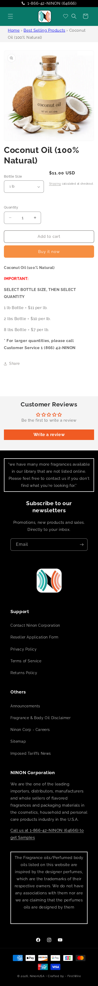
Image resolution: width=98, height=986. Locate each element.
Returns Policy (23, 673)
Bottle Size (13, 176)
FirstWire (74, 976)
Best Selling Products (44, 30)
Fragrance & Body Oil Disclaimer (40, 718)
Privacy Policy (23, 649)
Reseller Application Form (34, 637)
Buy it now (49, 251)
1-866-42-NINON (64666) (51, 3)
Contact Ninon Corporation (35, 625)
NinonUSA (37, 976)
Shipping (55, 183)
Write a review (49, 434)
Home (14, 30)
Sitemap (18, 741)
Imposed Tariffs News (30, 753)
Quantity (11, 207)
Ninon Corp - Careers (30, 730)
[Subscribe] (81, 544)
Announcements (25, 706)
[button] (10, 16)
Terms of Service (26, 661)
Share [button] (14, 363)
